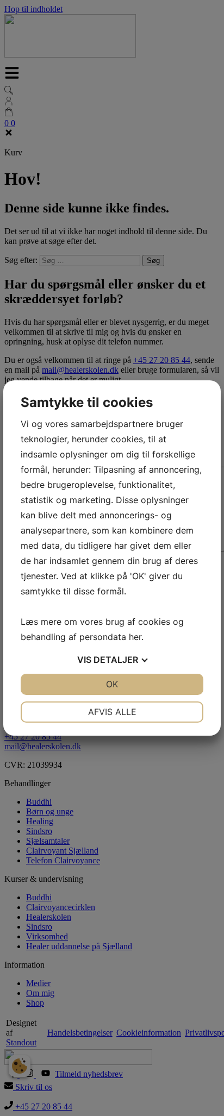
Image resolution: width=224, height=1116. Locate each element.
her (135, 636)
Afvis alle (112, 711)
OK (112, 684)
